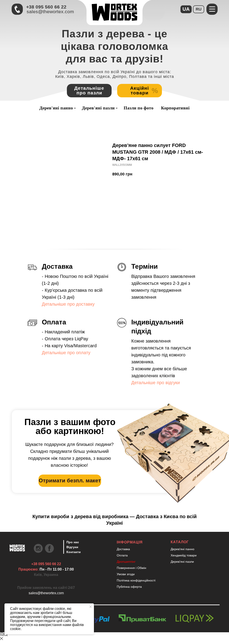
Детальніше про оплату (66, 352)
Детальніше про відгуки (155, 382)
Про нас (72, 542)
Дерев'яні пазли (98, 107)
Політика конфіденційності (136, 580)
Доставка (123, 549)
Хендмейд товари (184, 555)
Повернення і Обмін (131, 568)
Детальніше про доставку (68, 304)
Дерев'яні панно (56, 107)
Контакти (73, 552)
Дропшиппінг (126, 561)
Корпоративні (175, 107)
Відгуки (72, 547)
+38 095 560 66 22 (46, 6)
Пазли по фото (138, 107)
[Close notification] (90, 607)
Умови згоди (126, 574)
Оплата (122, 555)
